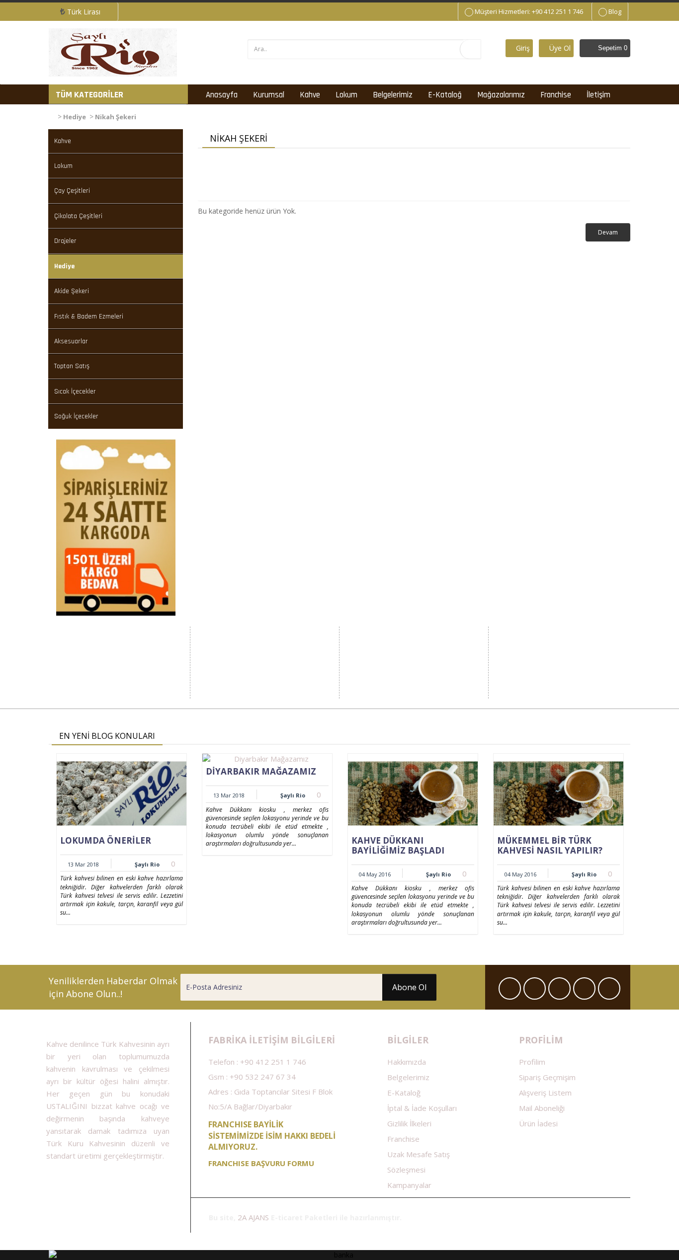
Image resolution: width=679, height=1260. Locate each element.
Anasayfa (222, 94)
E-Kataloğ (445, 94)
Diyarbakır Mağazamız (261, 771)
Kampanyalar (409, 1185)
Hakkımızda (406, 1062)
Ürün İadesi (538, 1123)
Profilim (532, 1062)
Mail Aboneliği (542, 1108)
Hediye (74, 116)
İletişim (598, 94)
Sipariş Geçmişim (547, 1077)
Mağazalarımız (501, 94)
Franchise (555, 94)
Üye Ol (559, 48)
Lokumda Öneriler (105, 840)
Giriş (522, 48)
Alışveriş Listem (545, 1093)
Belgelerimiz (393, 94)
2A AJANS (253, 1217)
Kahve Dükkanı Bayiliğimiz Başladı (397, 845)
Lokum (346, 94)
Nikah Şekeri (115, 116)
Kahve (310, 94)
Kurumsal (268, 94)
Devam (608, 232)
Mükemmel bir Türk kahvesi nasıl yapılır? (549, 845)
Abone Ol (409, 987)
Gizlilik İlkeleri (409, 1123)
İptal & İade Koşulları (422, 1108)
